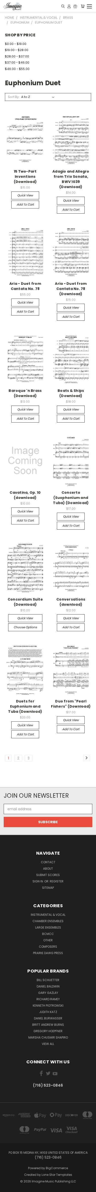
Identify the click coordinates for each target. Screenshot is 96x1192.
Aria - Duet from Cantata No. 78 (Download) (71, 288)
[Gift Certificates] (75, 6)
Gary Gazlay (48, 993)
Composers (48, 947)
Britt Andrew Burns (48, 1025)
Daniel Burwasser (48, 1018)
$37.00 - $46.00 (17, 62)
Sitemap (48, 888)
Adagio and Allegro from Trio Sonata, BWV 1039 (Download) (70, 179)
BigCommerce (57, 1168)
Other (48, 940)
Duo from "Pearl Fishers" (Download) (71, 704)
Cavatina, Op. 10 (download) (25, 495)
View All (48, 1044)
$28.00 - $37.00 (17, 56)
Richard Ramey (48, 999)
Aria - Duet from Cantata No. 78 (25, 286)
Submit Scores (48, 875)
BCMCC (48, 934)
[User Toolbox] (69, 6)
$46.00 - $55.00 (17, 69)
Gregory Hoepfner (48, 1031)
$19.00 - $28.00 (16, 50)
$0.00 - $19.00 (15, 43)
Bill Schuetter (48, 980)
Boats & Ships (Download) (71, 393)
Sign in (38, 881)
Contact (48, 862)
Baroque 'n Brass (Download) (25, 393)
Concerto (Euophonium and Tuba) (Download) (71, 497)
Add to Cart (25, 204)
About (48, 868)
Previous (7, 1187)
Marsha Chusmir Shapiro (48, 1037)
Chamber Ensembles (48, 921)
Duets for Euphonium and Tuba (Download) (25, 706)
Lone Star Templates (57, 1175)
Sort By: (13, 97)
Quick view (25, 195)
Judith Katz (48, 1012)
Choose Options (25, 627)
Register (57, 881)
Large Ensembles (48, 927)
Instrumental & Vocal (48, 915)
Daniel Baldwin (48, 986)
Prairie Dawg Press (48, 953)
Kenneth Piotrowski (48, 1005)
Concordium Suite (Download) (25, 602)
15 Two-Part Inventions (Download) (25, 176)
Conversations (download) (70, 602)
